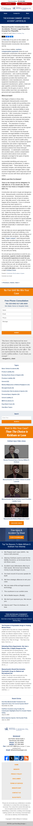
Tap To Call (8, 3)
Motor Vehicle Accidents (10, 368)
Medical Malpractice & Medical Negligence (16, 384)
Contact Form (11, 270)
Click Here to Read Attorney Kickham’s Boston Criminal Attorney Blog (16, 619)
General (5, 381)
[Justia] (21, 758)
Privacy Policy (16, 774)
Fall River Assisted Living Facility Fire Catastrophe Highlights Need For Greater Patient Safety (16, 710)
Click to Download (16, 537)
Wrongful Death (8, 388)
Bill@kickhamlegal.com (19, 750)
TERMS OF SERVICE (16, 783)
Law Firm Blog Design (16, 823)
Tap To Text (24, 3)
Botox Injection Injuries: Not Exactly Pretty (14, 718)
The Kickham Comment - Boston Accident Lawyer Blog (16, 8)
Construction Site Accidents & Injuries (15, 273)
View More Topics (7, 407)
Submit (16, 332)
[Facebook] (6, 758)
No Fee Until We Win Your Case (16, 292)
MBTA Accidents (8, 401)
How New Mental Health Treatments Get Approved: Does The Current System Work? (15, 702)
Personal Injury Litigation (10, 394)
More (27, 13)
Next (17, 282)
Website (16, 769)
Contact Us (16, 13)
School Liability (7, 397)
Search (16, 421)
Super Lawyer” (11, 238)
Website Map (16, 788)
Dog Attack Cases (8, 404)
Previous (5, 282)
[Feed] (26, 758)
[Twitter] (11, 758)
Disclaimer (16, 778)
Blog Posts (16, 797)
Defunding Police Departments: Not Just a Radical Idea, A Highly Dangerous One (15, 647)
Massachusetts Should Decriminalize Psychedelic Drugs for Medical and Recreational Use (13, 671)
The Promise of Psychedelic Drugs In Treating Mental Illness (16, 626)
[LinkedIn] (16, 758)
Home (5, 13)
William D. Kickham (21, 819)
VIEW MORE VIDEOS (16, 523)
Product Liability (8, 371)
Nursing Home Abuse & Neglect (13, 375)
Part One (6, 40)
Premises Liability (8, 378)
